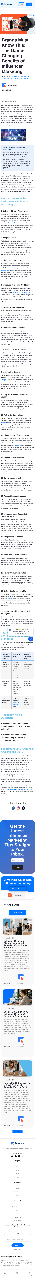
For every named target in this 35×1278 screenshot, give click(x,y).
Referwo (21, 775)
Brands (5, 1275)
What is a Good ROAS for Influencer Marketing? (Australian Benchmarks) (16, 1014)
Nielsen (17, 445)
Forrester (10, 598)
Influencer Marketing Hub (9, 223)
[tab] (17, 1233)
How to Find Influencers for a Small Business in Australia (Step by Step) (17, 1085)
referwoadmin (22, 982)
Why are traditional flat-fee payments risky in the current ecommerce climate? (14, 737)
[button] (17, 1131)
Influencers (17, 1276)
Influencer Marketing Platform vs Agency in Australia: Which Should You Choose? (16, 944)
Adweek (3, 422)
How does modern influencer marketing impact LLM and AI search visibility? (17, 726)
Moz (26, 361)
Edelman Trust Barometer (22, 292)
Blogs (8, 76)
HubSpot (3, 380)
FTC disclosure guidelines (17, 702)
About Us (29, 1276)
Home (3, 76)
